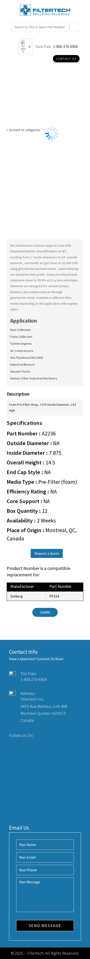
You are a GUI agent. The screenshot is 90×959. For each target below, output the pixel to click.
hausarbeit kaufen (22, 251)
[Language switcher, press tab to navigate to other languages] (25, 47)
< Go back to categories (23, 130)
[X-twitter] (48, 735)
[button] (47, 553)
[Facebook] (40, 735)
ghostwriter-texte (22, 298)
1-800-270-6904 (65, 46)
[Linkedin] (57, 735)
